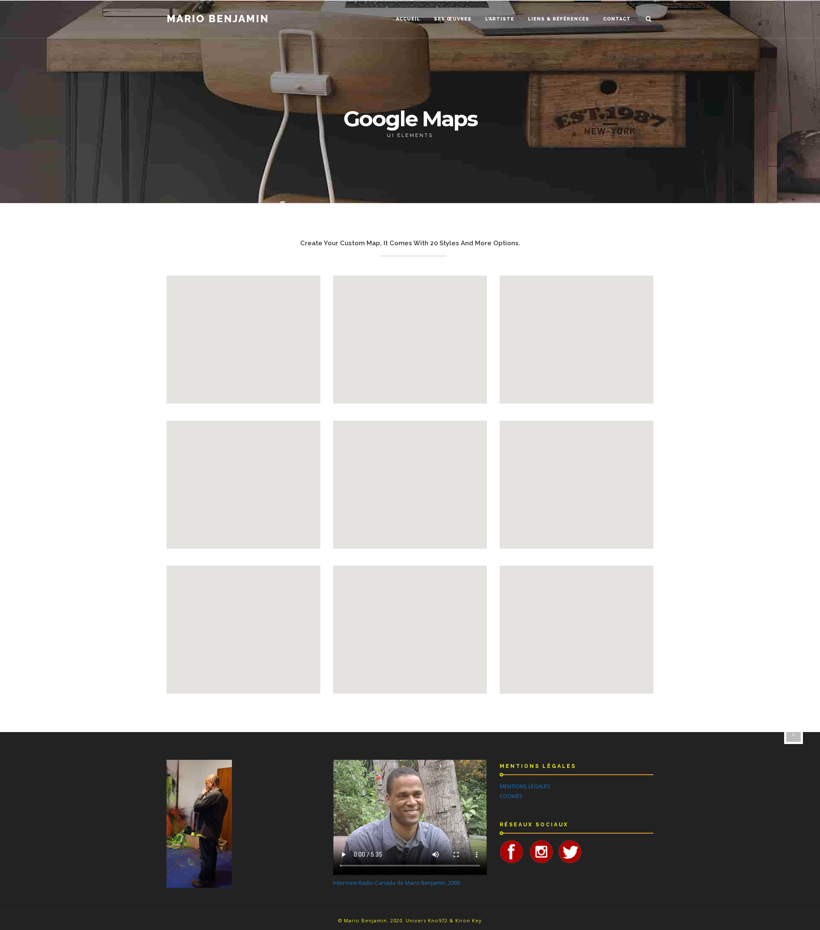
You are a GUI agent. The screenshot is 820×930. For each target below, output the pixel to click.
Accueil (408, 19)
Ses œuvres (453, 19)
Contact (617, 19)
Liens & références (558, 19)
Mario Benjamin (218, 19)
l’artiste (499, 19)
